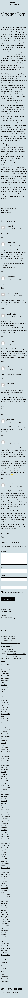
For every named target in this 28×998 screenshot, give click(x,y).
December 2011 (5, 720)
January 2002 (5, 946)
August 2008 (4, 769)
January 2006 (5, 838)
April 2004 (4, 885)
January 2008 (5, 785)
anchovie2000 (12, 383)
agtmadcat (11, 277)
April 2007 (4, 805)
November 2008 (5, 763)
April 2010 (3, 743)
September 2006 (5, 821)
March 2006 (4, 834)
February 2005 (5, 863)
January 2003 (5, 919)
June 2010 (4, 740)
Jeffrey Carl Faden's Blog (12, 989)
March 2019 (4, 691)
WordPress (15, 992)
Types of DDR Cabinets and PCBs (16, 654)
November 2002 (5, 923)
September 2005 (5, 847)
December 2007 (5, 787)
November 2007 (5, 789)
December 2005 (5, 841)
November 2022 (5, 680)
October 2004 (5, 872)
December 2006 (5, 814)
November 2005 (5, 843)
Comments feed (5, 979)
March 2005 (4, 861)
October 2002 (5, 925)
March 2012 (4, 716)
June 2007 (4, 801)
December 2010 (5, 729)
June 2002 (4, 934)
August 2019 (4, 687)
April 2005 (4, 859)
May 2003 (4, 910)
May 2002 (4, 937)
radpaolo (10, 484)
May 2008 (4, 776)
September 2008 (5, 767)
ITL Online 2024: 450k (7, 640)
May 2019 (3, 689)
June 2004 (4, 881)
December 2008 (5, 760)
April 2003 (4, 912)
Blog (10, 212)
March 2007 (4, 807)
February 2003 (5, 917)
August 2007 (4, 796)
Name (3, 567)
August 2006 (4, 823)
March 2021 (4, 682)
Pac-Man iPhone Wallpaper (12, 656)
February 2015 (5, 702)
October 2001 (5, 952)
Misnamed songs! (12, 651)
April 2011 (3, 727)
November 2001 (5, 950)
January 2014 (4, 707)
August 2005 (4, 850)
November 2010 (5, 731)
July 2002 (3, 932)
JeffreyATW (5, 210)
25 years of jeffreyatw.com (8, 636)
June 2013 (4, 709)
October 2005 (5, 845)
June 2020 (4, 685)
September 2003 (5, 901)
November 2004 (5, 870)
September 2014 (5, 705)
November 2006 (5, 816)
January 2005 (5, 865)
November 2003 (5, 896)
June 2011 (3, 725)
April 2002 (4, 939)
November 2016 (5, 693)
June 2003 (4, 908)
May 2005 (4, 856)
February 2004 (5, 890)
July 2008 (3, 772)
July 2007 (3, 798)
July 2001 (3, 959)
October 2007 (5, 792)
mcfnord (10, 226)
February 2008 (5, 783)
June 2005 (4, 854)
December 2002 (5, 921)
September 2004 (5, 874)
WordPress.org (5, 981)
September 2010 (5, 736)
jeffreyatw (10, 341)
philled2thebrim (12, 293)
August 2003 (4, 903)
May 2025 (4, 667)
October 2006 (5, 818)
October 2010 (5, 734)
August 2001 (4, 957)
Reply (2, 237)
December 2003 (5, 894)
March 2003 (4, 914)
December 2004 (5, 868)
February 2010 (5, 747)
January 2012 (4, 718)
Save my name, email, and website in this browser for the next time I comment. (13, 593)
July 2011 (3, 722)
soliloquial (10, 367)
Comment (4, 551)
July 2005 (3, 852)
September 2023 (5, 678)
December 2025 (5, 664)
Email (3, 575)
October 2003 (5, 899)
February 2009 (5, 756)
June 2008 (4, 774)
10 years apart (5, 634)
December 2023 (5, 673)
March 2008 (4, 780)
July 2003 (3, 905)
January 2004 (5, 892)
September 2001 (5, 955)
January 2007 (5, 812)
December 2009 (5, 751)
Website (3, 584)
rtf (7, 441)
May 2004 (4, 883)
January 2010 (4, 749)
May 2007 (3, 803)
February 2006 (5, 836)
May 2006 (4, 830)
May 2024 (4, 671)
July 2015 (3, 698)
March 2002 (4, 941)
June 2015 (4, 700)
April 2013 (3, 711)
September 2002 (5, 928)
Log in (2, 974)
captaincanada (12, 242)
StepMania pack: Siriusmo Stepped (10, 643)
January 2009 (5, 758)
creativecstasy (12, 314)
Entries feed (4, 976)
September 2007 (5, 794)
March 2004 (4, 888)
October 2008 (5, 765)
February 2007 (5, 809)
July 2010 (3, 738)
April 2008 (4, 778)
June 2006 (4, 827)
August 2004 (4, 876)
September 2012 (5, 714)
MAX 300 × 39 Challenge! (8, 638)
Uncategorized (5, 968)
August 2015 (4, 696)
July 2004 (3, 879)
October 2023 (5, 676)
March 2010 (4, 745)
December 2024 (5, 669)
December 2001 (5, 948)
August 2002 (4, 930)
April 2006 (4, 832)
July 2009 (3, 754)
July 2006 (3, 825)
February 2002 (5, 943)
